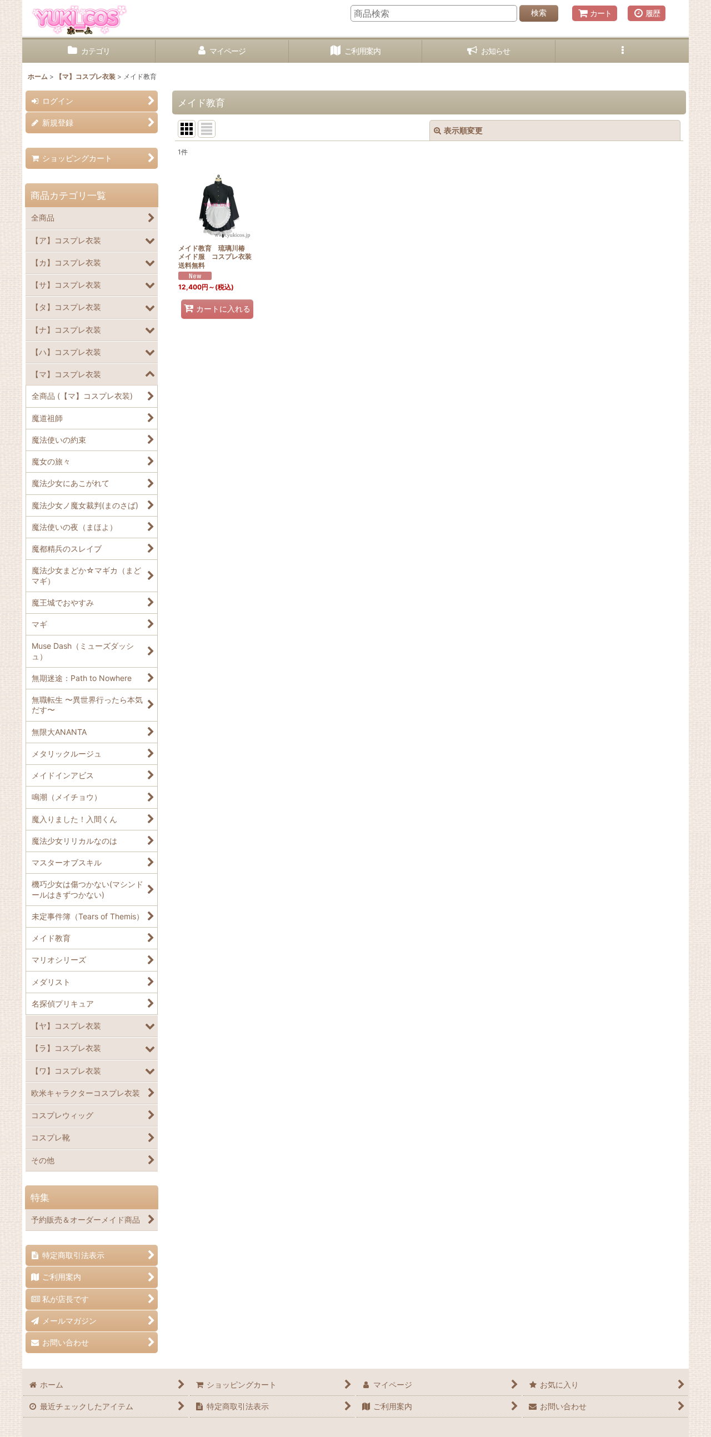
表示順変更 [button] (463, 130)
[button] (622, 51)
